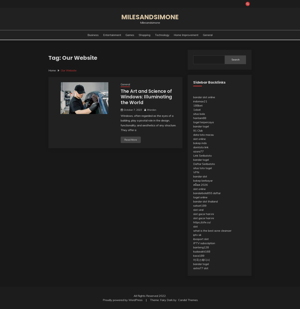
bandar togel (201, 126)
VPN (196, 172)
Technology (162, 35)
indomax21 (200, 101)
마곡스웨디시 (201, 260)
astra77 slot (200, 268)
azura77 (198, 151)
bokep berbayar (203, 180)
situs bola (199, 114)
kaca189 (198, 255)
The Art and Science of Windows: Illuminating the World (146, 97)
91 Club (198, 130)
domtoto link (201, 147)
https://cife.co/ (202, 222)
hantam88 (199, 118)
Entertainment (112, 35)
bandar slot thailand (205, 201)
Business (93, 35)
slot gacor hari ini (203, 214)
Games (130, 35)
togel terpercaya (203, 122)
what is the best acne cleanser (212, 230)
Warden (151, 109)
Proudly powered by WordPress (123, 300)
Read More (130, 139)
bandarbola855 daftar (207, 193)
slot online (199, 139)
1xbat (197, 109)
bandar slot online (204, 97)
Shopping (144, 35)
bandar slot (200, 176)
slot (195, 226)
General (207, 35)
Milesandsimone (150, 17)
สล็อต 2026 (200, 184)
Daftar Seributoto (204, 164)
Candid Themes (188, 300)
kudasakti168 (201, 251)
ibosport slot (201, 239)
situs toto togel (202, 168)
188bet (198, 105)
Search (236, 59)
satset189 (199, 205)
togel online (200, 197)
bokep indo (200, 143)
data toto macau (203, 134)
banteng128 (201, 247)
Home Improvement (186, 35)
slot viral (198, 210)
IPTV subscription (204, 243)
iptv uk (197, 235)
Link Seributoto (202, 155)
